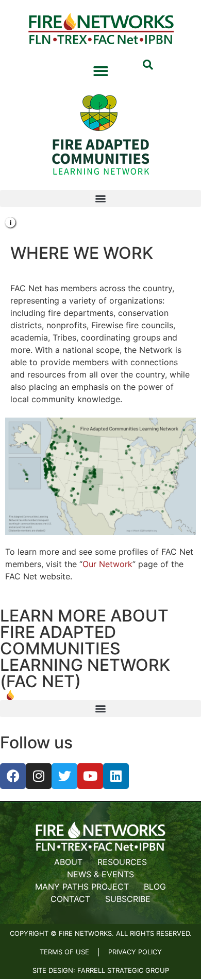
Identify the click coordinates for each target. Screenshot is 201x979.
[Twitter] (64, 776)
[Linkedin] (116, 776)
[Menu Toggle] (101, 71)
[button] (148, 65)
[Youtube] (90, 776)
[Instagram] (39, 776)
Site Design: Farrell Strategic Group (100, 970)
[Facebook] (13, 776)
